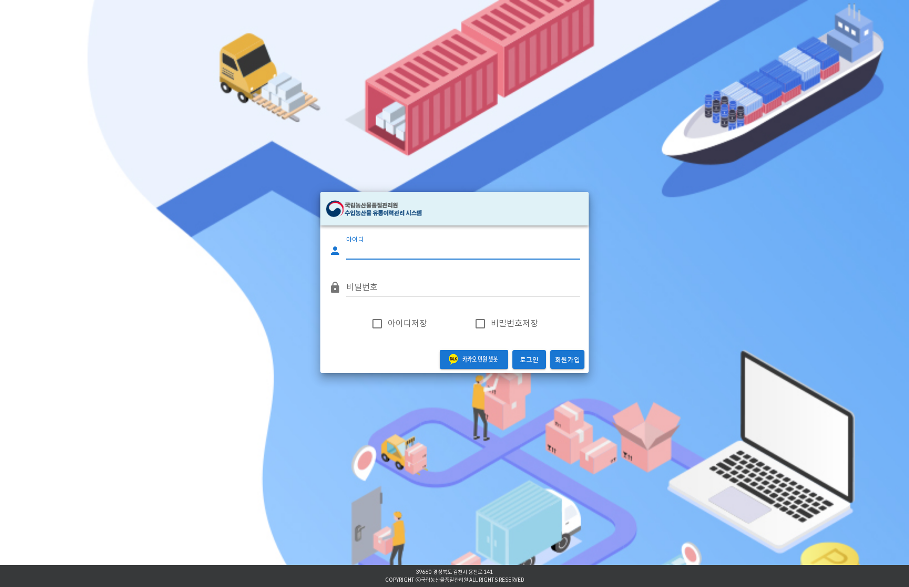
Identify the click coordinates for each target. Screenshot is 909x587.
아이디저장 (407, 323)
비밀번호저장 (514, 323)
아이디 (355, 240)
